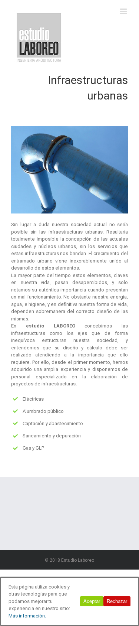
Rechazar (117, 601)
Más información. (27, 616)
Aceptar (91, 601)
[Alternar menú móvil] (124, 11)
